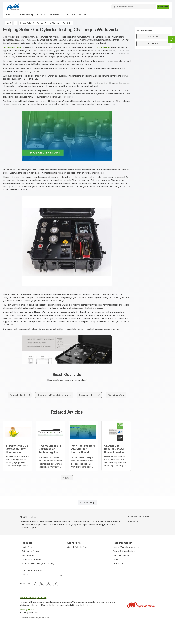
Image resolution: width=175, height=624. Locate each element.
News (115, 559)
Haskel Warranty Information (126, 547)
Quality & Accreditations (124, 551)
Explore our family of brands (33, 597)
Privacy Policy (27, 609)
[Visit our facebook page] (34, 583)
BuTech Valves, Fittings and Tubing (38, 563)
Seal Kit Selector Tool (77, 547)
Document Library (121, 555)
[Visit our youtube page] (55, 583)
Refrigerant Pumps (30, 551)
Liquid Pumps (28, 547)
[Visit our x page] (48, 583)
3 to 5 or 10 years (102, 47)
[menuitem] (11, 14)
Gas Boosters (28, 555)
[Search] (113, 6)
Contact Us (118, 563)
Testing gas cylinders (12, 47)
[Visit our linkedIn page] (41, 583)
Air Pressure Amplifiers (32, 559)
